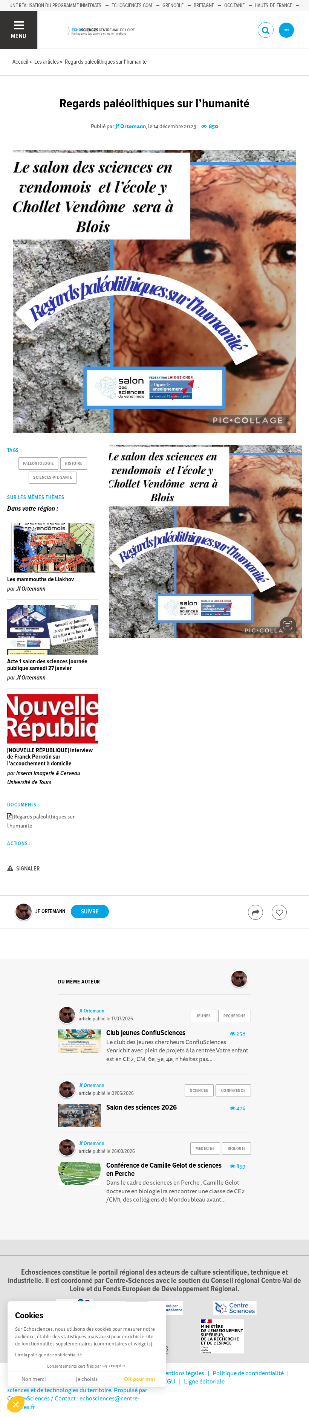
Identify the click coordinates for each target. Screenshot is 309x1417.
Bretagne (204, 5)
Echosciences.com (132, 5)
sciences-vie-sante (52, 477)
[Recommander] (279, 912)
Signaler (27, 869)
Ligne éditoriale (204, 1381)
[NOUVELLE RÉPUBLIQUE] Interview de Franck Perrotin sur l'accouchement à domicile (50, 757)
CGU (169, 1381)
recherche (234, 1016)
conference (233, 1090)
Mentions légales (182, 1373)
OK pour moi (139, 1379)
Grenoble (173, 5)
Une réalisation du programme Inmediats (55, 5)
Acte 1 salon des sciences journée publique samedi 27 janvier (47, 665)
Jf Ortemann (130, 126)
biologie (236, 1148)
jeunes (203, 1016)
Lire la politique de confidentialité (48, 1354)
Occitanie (234, 5)
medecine (205, 1148)
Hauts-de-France (273, 5)
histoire (73, 463)
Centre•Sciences (28, 1398)
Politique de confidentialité (248, 1373)
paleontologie (38, 463)
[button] (16, 1404)
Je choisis (87, 1379)
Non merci (33, 1379)
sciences (199, 1090)
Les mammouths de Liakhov (40, 579)
